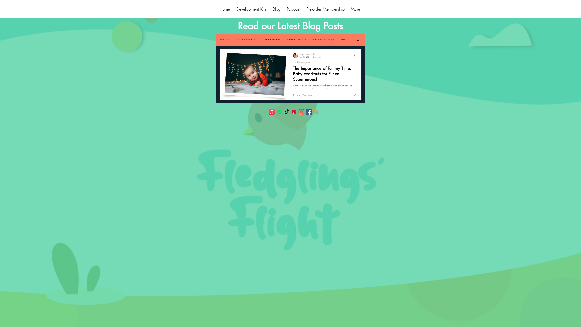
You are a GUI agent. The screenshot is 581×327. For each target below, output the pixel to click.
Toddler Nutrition (271, 39)
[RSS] (316, 112)
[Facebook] (309, 112)
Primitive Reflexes (296, 39)
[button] (357, 40)
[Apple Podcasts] (272, 112)
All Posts (224, 39)
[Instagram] (301, 112)
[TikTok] (287, 112)
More (344, 39)
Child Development (245, 39)
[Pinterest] (294, 112)
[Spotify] (279, 112)
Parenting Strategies (323, 39)
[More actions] (355, 55)
